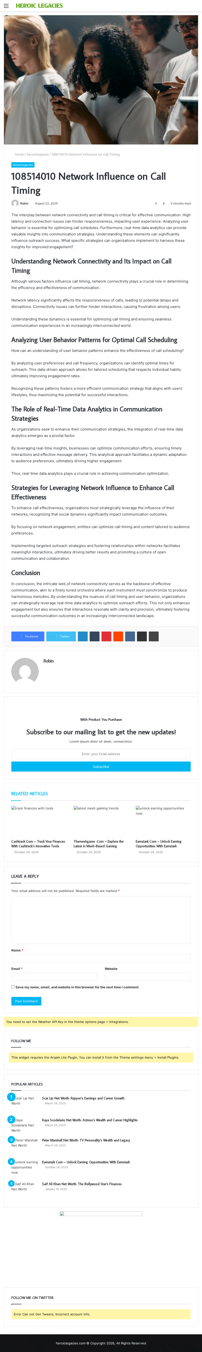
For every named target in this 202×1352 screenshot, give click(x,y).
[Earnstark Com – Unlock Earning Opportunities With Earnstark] (163, 821)
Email (17, 969)
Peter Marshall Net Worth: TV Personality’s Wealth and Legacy (86, 1140)
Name (17, 950)
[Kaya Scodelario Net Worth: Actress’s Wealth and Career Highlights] (24, 1126)
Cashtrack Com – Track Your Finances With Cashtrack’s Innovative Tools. (38, 843)
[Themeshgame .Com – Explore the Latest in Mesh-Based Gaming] (101, 821)
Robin (24, 203)
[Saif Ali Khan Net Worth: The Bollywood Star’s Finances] (24, 1190)
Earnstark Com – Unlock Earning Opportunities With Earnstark (159, 843)
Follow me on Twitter (32, 1297)
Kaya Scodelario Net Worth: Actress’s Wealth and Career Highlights (90, 1120)
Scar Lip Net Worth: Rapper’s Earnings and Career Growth (83, 1098)
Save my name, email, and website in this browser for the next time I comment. (77, 987)
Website (111, 969)
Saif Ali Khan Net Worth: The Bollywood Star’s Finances (82, 1184)
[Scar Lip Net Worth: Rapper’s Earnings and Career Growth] (24, 1105)
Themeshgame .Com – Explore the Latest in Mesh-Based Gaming (99, 843)
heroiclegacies (38, 154)
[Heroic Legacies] (39, 5)
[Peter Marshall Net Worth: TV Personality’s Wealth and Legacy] (24, 1147)
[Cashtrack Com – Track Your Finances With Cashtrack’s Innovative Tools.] (38, 821)
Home (19, 154)
